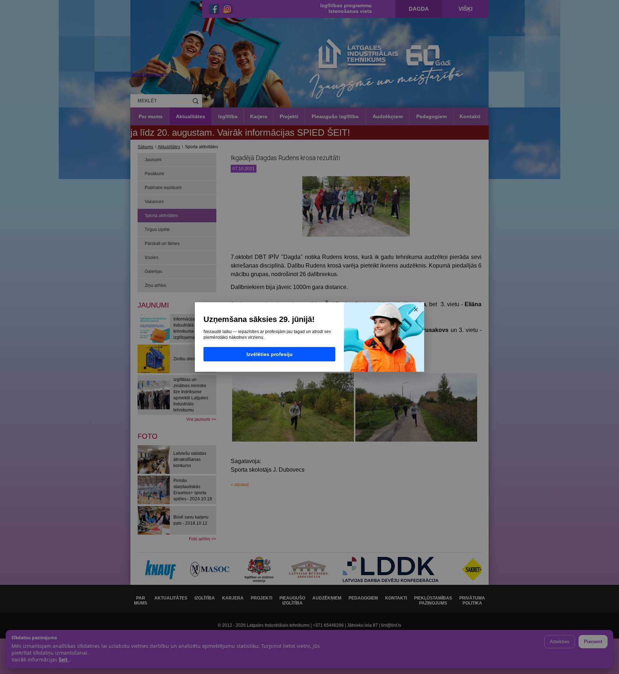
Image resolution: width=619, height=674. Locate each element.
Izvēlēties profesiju (269, 354)
